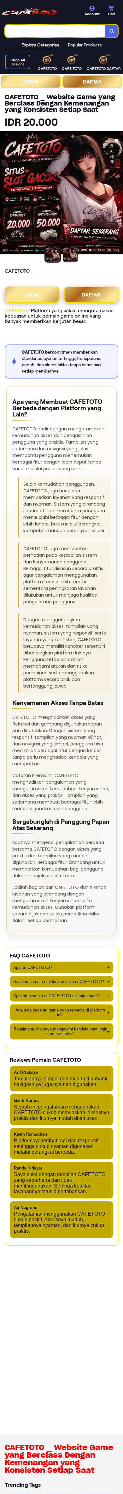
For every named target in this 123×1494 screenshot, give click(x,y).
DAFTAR (92, 81)
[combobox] (55, 31)
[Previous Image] (5, 193)
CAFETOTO (17, 310)
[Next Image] (118, 193)
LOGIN (30, 81)
